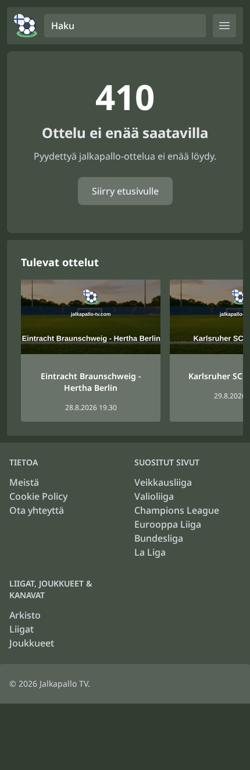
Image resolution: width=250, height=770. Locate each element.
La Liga (150, 552)
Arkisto (25, 615)
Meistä (24, 482)
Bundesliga (158, 538)
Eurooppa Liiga (167, 524)
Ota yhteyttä (36, 510)
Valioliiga (154, 496)
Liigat (21, 629)
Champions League (176, 510)
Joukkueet (31, 643)
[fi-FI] (25, 25)
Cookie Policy (38, 496)
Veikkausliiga (163, 482)
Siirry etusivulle (125, 191)
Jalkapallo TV (64, 683)
